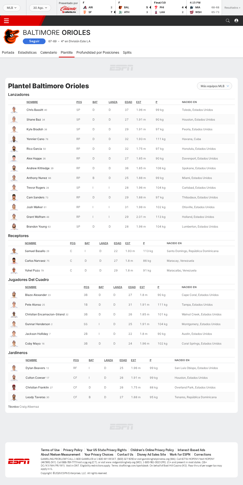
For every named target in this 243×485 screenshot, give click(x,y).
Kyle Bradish (35, 129)
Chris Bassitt (35, 110)
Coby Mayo (33, 343)
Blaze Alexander (36, 295)
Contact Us (125, 454)
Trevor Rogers (36, 187)
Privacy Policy (73, 450)
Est (138, 102)
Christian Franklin (37, 387)
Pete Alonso (33, 304)
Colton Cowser (35, 377)
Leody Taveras (35, 397)
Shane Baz (34, 119)
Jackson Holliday (36, 334)
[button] (228, 21)
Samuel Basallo (35, 251)
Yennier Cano (35, 139)
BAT (95, 102)
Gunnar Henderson (37, 324)
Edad (128, 102)
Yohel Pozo (32, 270)
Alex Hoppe (34, 158)
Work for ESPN (180, 454)
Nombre (32, 102)
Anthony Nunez (37, 178)
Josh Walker (35, 207)
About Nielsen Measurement (60, 454)
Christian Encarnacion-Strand (45, 314)
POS (79, 102)
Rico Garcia (34, 148)
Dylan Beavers (35, 368)
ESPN (28, 20)
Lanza (113, 102)
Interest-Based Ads (191, 450)
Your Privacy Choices (98, 454)
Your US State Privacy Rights (106, 450)
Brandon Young (37, 226)
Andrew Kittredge (38, 168)
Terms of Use (50, 450)
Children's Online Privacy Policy (152, 450)
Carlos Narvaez (35, 260)
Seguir (34, 41)
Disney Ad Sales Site (151, 454)
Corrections (202, 454)
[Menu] (6, 20)
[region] (121, 165)
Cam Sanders (35, 197)
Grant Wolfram (36, 217)
